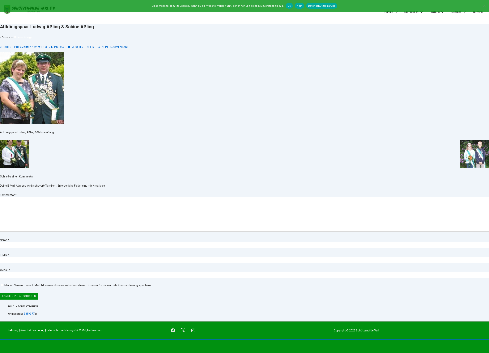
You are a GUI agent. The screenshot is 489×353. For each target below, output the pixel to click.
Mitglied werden (91, 330)
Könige (389, 12)
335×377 (29, 313)
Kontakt (456, 12)
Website (5, 270)
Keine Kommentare (115, 47)
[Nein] (484, 6)
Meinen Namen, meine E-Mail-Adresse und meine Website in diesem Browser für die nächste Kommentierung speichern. (77, 285)
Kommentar (8, 195)
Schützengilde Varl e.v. (18, 16)
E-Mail (3, 255)
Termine (477, 12)
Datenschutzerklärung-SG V (64, 330)
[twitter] (183, 330)
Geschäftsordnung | (33, 330)
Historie (435, 12)
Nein (299, 5)
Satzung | (14, 330)
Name (3, 240)
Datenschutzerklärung (321, 5)
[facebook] (173, 330)
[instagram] (193, 330)
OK (289, 5)
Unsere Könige (23, 37)
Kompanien (411, 12)
